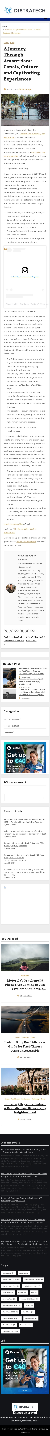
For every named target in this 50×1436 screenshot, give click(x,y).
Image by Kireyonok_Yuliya (13, 524)
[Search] (42, 797)
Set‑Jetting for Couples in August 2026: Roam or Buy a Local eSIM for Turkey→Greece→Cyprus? (32, 692)
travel (29, 1305)
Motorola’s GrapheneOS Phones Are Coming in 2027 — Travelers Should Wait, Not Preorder (25, 986)
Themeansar (25, 1432)
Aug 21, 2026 (25, 687)
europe (28, 89)
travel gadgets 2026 (11, 1318)
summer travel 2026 (12, 1305)
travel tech (25, 1325)
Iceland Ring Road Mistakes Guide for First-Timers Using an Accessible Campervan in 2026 (33, 671)
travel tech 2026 (10, 1331)
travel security (9, 1325)
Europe (6, 43)
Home (4, 26)
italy (34, 1292)
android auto (8, 1273)
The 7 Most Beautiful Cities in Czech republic (14, 639)
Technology (9, 726)
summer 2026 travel (29, 1299)
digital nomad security (34, 1280)
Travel (12, 43)
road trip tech (9, 1299)
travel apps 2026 (10, 1312)
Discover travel (25, 1412)
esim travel (8, 1292)
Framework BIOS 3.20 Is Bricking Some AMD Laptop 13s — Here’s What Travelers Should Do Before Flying (24, 872)
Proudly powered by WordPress (16, 1429)
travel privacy (31, 1318)
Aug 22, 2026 (25, 677)
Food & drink (10, 719)
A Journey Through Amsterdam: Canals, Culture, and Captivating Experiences (22, 64)
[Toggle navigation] (46, 19)
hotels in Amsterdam (26, 541)
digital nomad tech (11, 1286)
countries (24, 1273)
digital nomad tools (32, 1286)
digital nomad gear (11, 1280)
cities (21, 89)
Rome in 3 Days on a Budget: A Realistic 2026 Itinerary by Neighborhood (31, 682)
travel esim (28, 1312)
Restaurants (25, 1099)
